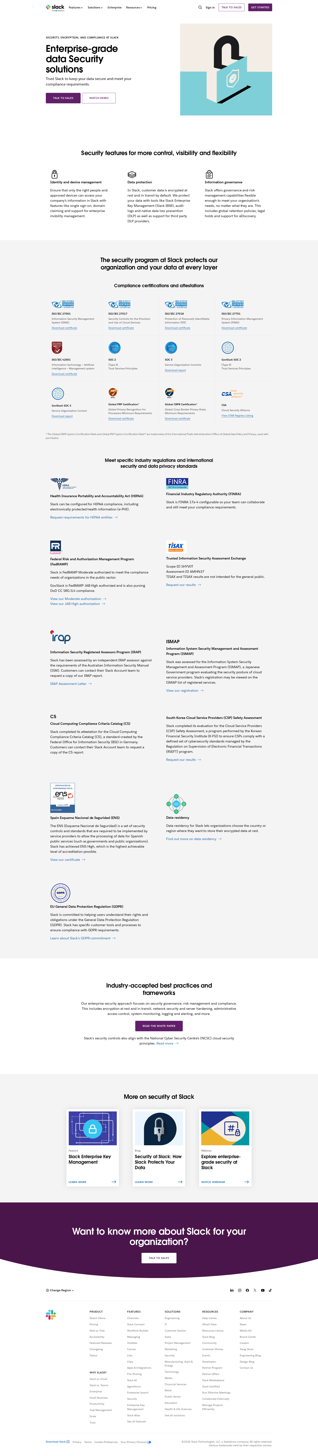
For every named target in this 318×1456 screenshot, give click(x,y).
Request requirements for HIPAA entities (81, 517)
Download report (175, 370)
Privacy (77, 1442)
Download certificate (64, 327)
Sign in (210, 7)
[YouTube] (262, 1291)
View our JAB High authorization (75, 604)
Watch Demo (98, 98)
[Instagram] (239, 1291)
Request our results (181, 585)
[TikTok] (270, 1291)
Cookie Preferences (106, 1442)
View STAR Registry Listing (237, 415)
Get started (260, 7)
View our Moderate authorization (75, 599)
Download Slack (56, 1441)
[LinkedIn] (232, 1291)
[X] (255, 1291)
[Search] (200, 8)
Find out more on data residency (191, 839)
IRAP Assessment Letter (68, 684)
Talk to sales (232, 7)
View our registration (182, 690)
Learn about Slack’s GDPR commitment (80, 938)
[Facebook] (247, 1291)
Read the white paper (159, 1026)
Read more (164, 1043)
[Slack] (55, 7)
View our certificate (65, 860)
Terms (87, 1442)
